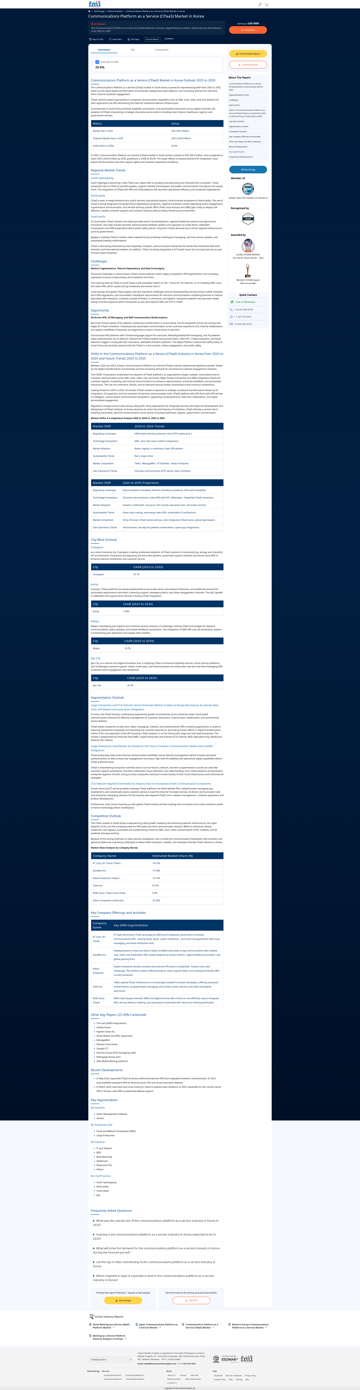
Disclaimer (218, 1375)
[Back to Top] (353, 1366)
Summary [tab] (104, 49)
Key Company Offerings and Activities (245, 136)
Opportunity (234, 105)
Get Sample (125, 1300)
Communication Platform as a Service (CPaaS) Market (202, 1326)
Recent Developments (238, 146)
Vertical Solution (115, 11)
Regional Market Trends (239, 95)
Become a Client (174, 1379)
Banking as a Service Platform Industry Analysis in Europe (109, 1337)
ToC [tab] (133, 49)
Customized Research (135, 1375)
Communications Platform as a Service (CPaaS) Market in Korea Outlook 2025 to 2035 (246, 86)
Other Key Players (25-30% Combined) (245, 141)
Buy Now (250, 29)
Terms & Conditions (233, 1375)
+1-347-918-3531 (188, 1363)
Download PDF (250, 64)
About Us (172, 1375)
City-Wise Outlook (236, 121)
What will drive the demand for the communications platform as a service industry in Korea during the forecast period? (156, 1250)
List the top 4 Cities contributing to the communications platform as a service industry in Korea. (154, 1264)
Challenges (233, 100)
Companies (161, 49)
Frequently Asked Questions (241, 157)
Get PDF (193, 1300)
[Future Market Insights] (95, 4)
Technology (99, 11)
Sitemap (239, 1379)
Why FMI (194, 1375)
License (169, 38)
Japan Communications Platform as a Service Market (158, 1326)
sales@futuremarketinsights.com (160, 1363)
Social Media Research (135, 1379)
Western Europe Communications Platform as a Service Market (250, 1326)
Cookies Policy (220, 1379)
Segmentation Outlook (238, 126)
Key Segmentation (237, 151)
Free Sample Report (249, 53)
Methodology (248, 169)
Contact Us (172, 1383)
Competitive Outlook (238, 131)
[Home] (90, 11)
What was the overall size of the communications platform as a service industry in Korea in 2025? (156, 1223)
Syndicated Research (112, 1375)
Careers (183, 1375)
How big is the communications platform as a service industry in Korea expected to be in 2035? (154, 1236)
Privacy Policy (250, 1375)
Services (106, 1371)
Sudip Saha (117, 39)
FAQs (231, 1379)
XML (247, 1379)
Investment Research (113, 1379)
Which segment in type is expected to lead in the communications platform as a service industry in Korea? (153, 1278)
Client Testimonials (193, 1379)
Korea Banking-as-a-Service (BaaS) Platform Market (111, 1326)
